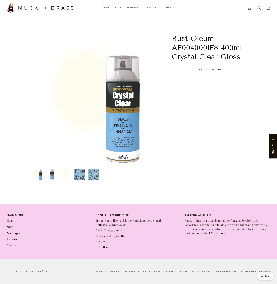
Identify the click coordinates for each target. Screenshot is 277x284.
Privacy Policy (203, 271)
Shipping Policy (227, 271)
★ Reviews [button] (273, 146)
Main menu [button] (15, 215)
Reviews (12, 239)
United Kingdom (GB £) (26, 271)
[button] (118, 8)
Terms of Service (154, 271)
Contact (12, 245)
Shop (10, 227)
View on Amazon (208, 69)
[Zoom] (39, 160)
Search (134, 271)
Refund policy (179, 271)
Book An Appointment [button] (113, 215)
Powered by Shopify (255, 271)
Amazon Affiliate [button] (198, 215)
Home (10, 221)
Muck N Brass (109, 271)
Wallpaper (13, 233)
